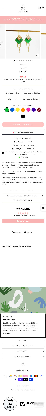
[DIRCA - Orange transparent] (11, 277)
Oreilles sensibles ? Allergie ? (23, 195)
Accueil (22, 65)
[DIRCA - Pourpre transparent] (16, 277)
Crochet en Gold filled (32, 93)
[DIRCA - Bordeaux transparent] (8, 279)
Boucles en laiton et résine (23, 191)
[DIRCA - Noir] (11, 279)
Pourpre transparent (33, 110)
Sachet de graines (22, 356)
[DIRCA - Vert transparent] (3, 277)
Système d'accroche (23, 89)
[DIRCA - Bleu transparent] (6, 277)
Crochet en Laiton (12, 93)
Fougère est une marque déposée (23, 390)
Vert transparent (7, 110)
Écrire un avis (23, 221)
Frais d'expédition (18, 79)
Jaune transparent (17, 110)
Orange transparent (23, 110)
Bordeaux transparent (39, 110)
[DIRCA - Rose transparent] (14, 277)
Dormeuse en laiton (30, 99)
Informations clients (22, 345)
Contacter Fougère (23, 200)
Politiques (22, 351)
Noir (23, 116)
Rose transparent (28, 110)
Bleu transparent (12, 110)
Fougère (23, 68)
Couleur (23, 105)
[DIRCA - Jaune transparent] (8, 277)
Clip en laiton (13, 99)
